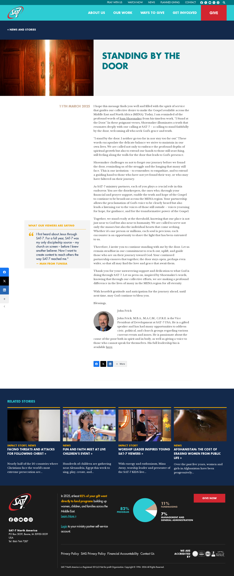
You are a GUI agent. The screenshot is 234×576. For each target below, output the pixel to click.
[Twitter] (103, 364)
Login (64, 526)
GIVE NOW (209, 498)
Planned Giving (170, 2)
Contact (190, 2)
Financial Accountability (123, 553)
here (109, 347)
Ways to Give (152, 13)
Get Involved (185, 13)
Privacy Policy (70, 553)
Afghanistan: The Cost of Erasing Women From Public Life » (197, 453)
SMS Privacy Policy (93, 553)
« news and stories (21, 29)
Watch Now (135, 2)
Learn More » (68, 516)
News (151, 2)
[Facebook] (96, 364)
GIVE (214, 13)
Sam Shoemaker (131, 118)
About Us (96, 13)
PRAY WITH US (114, 2)
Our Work (122, 13)
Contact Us (147, 553)
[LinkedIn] (110, 364)
